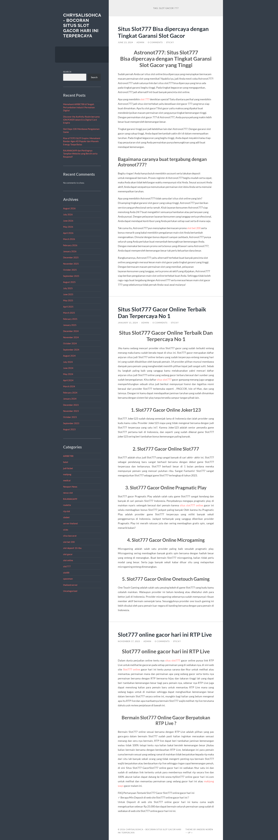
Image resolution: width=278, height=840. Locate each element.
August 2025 (69, 282)
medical (67, 480)
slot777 (67, 566)
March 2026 (69, 239)
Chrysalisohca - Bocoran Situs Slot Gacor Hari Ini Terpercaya (82, 25)
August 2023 (69, 429)
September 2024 (71, 349)
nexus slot (68, 492)
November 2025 (71, 263)
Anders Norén (205, 829)
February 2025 (70, 319)
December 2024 (71, 331)
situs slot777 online (191, 505)
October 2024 (70, 343)
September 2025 (71, 276)
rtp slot (66, 511)
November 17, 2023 (129, 641)
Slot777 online (131, 669)
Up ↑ (190, 832)
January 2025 (69, 325)
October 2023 (70, 417)
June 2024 (68, 368)
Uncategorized (70, 591)
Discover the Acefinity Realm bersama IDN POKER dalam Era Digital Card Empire (81, 119)
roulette (67, 505)
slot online (68, 560)
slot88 (66, 572)
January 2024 (69, 398)
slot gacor (68, 554)
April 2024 (68, 380)
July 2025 (68, 288)
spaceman (68, 578)
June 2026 (68, 220)
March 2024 (69, 386)
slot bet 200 (69, 542)
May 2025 (68, 300)
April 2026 (68, 233)
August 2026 (69, 208)
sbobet (66, 517)
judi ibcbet (68, 468)
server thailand (70, 523)
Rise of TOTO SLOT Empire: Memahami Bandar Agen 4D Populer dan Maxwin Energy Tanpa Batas (81, 141)
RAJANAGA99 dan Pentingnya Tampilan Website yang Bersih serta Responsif (80, 153)
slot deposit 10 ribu (72, 548)
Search (67, 72)
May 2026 (68, 226)
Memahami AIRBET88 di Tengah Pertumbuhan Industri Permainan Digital (79, 107)
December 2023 (71, 405)
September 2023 (71, 423)
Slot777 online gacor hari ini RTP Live (165, 634)
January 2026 (69, 251)
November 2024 (71, 337)
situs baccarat (70, 535)
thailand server (70, 585)
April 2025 (68, 306)
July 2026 (68, 214)
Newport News (70, 486)
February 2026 (70, 245)
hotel (65, 462)
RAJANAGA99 (70, 499)
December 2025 (71, 257)
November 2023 (71, 411)
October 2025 (70, 269)
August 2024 (69, 355)
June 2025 (68, 294)
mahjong (67, 474)
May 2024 (68, 374)
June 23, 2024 (125, 42)
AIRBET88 (68, 456)
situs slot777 (164, 379)
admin (140, 42)
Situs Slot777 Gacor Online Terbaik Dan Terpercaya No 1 (162, 312)
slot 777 (144, 99)
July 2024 (68, 362)
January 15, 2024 (128, 323)
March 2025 (69, 312)
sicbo (65, 529)
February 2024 (70, 392)
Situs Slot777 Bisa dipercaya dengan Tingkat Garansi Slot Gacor (163, 32)
